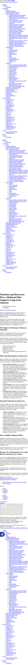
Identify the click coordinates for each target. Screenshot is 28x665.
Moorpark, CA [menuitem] (9, 635)
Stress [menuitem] (10, 588)
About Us (5, 5)
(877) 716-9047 (11, 0)
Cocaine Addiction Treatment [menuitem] (16, 546)
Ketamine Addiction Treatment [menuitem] (16, 557)
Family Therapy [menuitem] (13, 596)
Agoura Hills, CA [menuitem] (10, 625)
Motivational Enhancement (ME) (16, 86)
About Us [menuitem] (5, 531)
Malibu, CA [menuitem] (9, 633)
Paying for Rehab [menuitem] (10, 659)
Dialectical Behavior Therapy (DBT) (17, 66)
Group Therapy (12, 68)
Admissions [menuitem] (8, 663)
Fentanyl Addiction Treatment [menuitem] (16, 552)
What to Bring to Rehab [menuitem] (11, 657)
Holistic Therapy (13, 74)
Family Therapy (13, 70)
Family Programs (10, 90)
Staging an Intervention (11, 91)
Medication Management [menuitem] (12, 615)
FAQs (4, 130)
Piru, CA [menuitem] (8, 641)
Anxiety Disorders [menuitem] (13, 576)
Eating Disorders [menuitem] (13, 580)
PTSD (10, 56)
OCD (10, 55)
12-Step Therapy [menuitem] (13, 598)
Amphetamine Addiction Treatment (17, 15)
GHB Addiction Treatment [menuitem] (15, 553)
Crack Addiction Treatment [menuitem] (15, 548)
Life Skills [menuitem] (8, 619)
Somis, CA (8, 122)
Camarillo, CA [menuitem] (9, 628)
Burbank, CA (9, 101)
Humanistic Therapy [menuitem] (14, 604)
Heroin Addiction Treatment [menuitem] (15, 556)
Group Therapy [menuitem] (12, 594)
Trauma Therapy (13, 79)
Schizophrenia (12, 60)
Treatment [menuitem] (5, 534)
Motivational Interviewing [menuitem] (15, 610)
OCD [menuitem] (10, 581)
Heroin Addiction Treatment (15, 30)
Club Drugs (11, 23)
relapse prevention (4, 469)
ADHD (11, 48)
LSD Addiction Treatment (15, 32)
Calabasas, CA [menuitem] (9, 629)
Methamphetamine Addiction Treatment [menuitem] (18, 562)
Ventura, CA (9, 125)
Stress (10, 62)
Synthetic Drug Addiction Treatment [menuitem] (17, 569)
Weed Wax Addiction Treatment (16, 46)
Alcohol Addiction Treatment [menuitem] (13, 538)
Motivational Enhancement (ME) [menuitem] (16, 612)
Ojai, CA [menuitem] (8, 639)
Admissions (8, 137)
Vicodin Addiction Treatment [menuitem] (16, 570)
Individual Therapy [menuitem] (13, 593)
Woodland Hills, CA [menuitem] (11, 653)
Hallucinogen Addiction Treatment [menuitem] (17, 554)
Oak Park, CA (9, 111)
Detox (7, 9)
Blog (4, 134)
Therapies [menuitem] (8, 589)
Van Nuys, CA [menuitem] (9, 655)
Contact (5, 135)
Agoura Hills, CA (10, 99)
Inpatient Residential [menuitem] (11, 537)
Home (4, 4)
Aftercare (8, 97)
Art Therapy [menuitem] (12, 601)
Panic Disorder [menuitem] (12, 584)
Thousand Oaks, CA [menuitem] (11, 649)
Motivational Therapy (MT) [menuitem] (15, 609)
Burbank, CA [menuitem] (9, 627)
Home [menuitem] (4, 530)
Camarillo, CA (9, 102)
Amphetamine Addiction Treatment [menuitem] (17, 541)
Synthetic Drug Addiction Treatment (17, 43)
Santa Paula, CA (10, 118)
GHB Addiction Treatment (15, 27)
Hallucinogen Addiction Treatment (17, 28)
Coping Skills (9, 94)
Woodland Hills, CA (11, 127)
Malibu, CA (9, 107)
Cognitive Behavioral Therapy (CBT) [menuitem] (18, 590)
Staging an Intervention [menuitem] (11, 617)
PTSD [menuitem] (10, 582)
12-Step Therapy (13, 72)
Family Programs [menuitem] (10, 616)
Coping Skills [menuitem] (9, 620)
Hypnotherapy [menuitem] (12, 597)
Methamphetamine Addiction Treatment (18, 36)
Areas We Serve (7, 98)
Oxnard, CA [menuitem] (9, 640)
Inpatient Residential (11, 11)
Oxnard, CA (9, 114)
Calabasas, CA (9, 103)
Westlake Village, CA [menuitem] (11, 652)
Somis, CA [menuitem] (8, 648)
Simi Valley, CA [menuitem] (10, 647)
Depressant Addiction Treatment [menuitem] (16, 550)
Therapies (8, 63)
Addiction (6, 307)
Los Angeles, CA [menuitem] (10, 631)
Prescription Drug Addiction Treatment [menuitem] (18, 566)
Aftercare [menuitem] (8, 623)
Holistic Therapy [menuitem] (13, 600)
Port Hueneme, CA (10, 117)
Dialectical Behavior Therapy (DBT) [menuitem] (17, 592)
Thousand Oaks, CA (11, 123)
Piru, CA (8, 115)
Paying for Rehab (10, 133)
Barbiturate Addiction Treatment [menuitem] (16, 542)
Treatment (5, 8)
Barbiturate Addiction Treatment (16, 16)
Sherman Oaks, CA (10, 119)
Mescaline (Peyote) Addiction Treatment (18, 35)
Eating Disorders (13, 54)
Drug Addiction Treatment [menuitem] (12, 539)
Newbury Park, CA (10, 110)
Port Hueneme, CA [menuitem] (10, 643)
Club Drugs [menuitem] (11, 549)
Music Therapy (12, 76)
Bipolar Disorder (13, 51)
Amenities (8, 7)
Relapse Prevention (10, 95)
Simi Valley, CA (10, 121)
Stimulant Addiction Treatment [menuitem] (16, 568)
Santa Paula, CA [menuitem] (10, 644)
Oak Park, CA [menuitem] (9, 637)
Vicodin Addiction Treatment (16, 44)
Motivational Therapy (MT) (15, 83)
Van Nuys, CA (9, 129)
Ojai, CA (8, 113)
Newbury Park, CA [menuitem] (10, 636)
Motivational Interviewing (15, 85)
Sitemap (10, 526)
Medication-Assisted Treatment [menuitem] (13, 613)
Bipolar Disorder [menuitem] (13, 577)
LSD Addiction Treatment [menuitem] (15, 558)
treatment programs (11, 457)
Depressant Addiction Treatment (16, 24)
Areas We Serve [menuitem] (7, 624)
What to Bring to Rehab (11, 131)
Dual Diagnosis (9, 47)
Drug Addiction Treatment (12, 14)
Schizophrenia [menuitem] (12, 586)
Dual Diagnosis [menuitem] (9, 573)
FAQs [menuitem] (4, 656)
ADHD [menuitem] (11, 574)
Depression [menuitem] (11, 578)
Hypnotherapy (12, 71)
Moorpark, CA (9, 109)
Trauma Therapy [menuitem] (13, 605)
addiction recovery (11, 312)
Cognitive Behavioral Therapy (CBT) (18, 64)
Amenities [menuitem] (8, 533)
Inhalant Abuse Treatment (15, 34)
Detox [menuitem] (7, 535)
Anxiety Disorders (13, 50)
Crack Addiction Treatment (15, 22)
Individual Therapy (13, 67)
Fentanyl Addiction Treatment (16, 26)
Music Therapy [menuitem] (12, 602)
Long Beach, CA (10, 106)
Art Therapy (12, 75)
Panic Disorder (12, 58)
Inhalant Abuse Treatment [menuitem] (15, 560)
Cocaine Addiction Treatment (16, 20)
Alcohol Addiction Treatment (13, 12)
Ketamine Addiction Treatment (16, 31)
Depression (11, 52)
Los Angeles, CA (10, 105)
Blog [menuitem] (4, 660)
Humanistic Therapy (14, 78)
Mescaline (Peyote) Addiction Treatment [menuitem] (18, 561)
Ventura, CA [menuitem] (9, 651)
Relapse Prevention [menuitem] (10, 621)
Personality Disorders (14, 59)
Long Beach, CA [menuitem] (10, 632)
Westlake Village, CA (11, 126)
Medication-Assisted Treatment (13, 87)
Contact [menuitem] (5, 661)
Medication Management (12, 89)
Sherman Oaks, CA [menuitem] (10, 645)
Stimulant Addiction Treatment (16, 42)
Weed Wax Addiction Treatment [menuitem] (16, 572)
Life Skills (8, 93)
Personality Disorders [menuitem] (14, 585)
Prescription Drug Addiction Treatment (18, 40)
